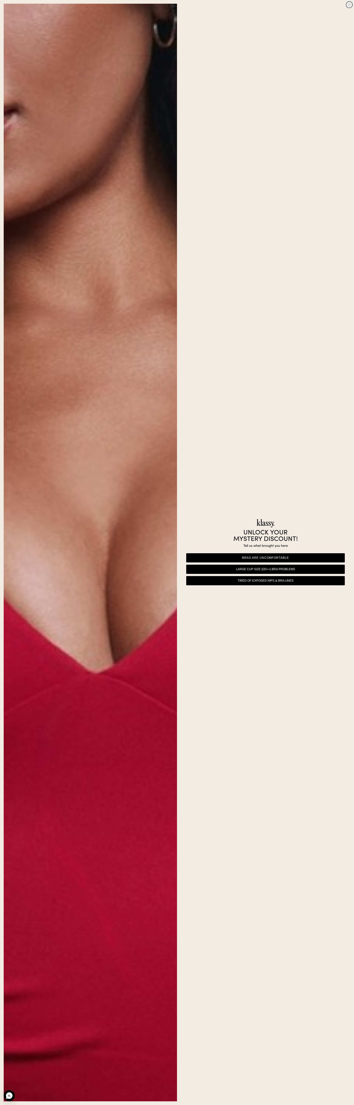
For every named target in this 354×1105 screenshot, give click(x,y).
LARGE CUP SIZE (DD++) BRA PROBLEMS (265, 569)
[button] (9, 1095)
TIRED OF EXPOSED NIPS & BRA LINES (266, 580)
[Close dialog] (349, 4)
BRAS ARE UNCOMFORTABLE (265, 557)
